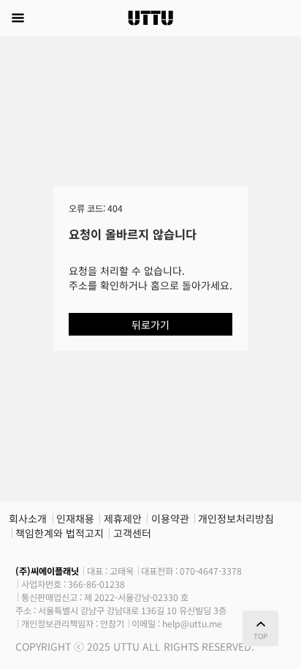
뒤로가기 (150, 324)
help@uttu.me (192, 623)
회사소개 (28, 518)
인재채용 (75, 518)
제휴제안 (123, 518)
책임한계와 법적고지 (59, 533)
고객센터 (132, 533)
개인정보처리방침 (236, 518)
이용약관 (170, 518)
